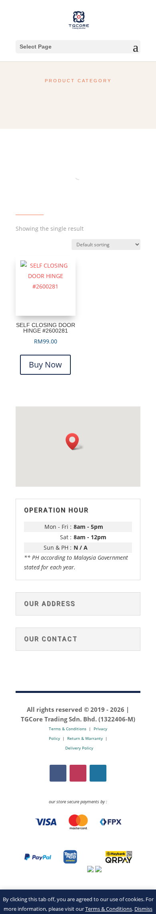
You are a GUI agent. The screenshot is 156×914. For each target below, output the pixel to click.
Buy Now (45, 364)
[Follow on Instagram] (78, 773)
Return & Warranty (85, 738)
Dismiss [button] (143, 908)
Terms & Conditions (108, 908)
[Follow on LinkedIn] (98, 773)
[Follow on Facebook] (58, 773)
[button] (74, 441)
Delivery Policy (79, 748)
